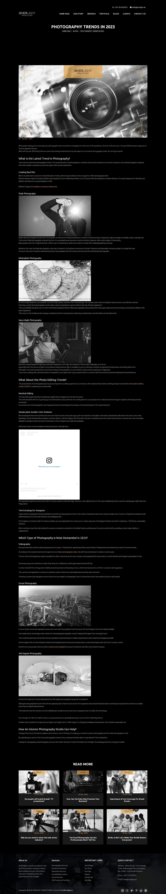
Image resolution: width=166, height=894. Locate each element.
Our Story (78, 14)
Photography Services (60, 865)
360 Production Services (60, 880)
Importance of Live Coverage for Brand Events (127, 800)
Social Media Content (59, 874)
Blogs (116, 14)
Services (91, 14)
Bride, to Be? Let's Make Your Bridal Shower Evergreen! (127, 839)
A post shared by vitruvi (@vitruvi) (49, 496)
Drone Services (57, 877)
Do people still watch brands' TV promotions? (39, 800)
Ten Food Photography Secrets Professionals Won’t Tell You (83, 839)
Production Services (59, 868)
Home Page (64, 14)
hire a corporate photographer (55, 647)
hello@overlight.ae (139, 7)
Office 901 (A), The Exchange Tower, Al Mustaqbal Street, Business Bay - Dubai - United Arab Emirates (132, 868)
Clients (126, 14)
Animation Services (59, 871)
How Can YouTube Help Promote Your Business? (83, 800)
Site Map (88, 880)
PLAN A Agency (67, 890)
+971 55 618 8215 (120, 7)
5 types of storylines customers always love (41, 187)
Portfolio (104, 14)
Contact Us (140, 14)
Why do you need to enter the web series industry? (39, 839)
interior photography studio (67, 552)
